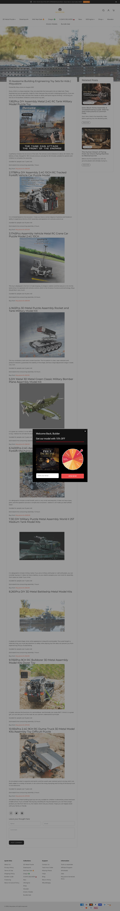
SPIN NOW (73, 476)
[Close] (85, 431)
